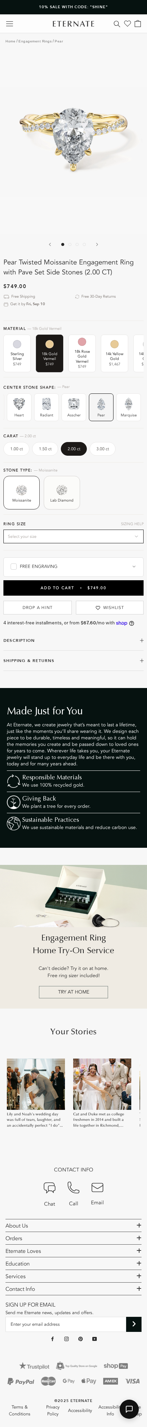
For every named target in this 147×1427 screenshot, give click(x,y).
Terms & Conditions (19, 1410)
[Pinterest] (80, 1339)
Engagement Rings (35, 41)
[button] (129, 1409)
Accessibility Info (110, 1410)
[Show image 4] (84, 244)
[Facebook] (52, 1339)
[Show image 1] (62, 244)
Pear (59, 41)
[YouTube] (94, 1339)
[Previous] (50, 244)
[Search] (117, 23)
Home (10, 41)
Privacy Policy (52, 1410)
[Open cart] (138, 23)
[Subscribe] (134, 1324)
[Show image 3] (77, 244)
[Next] (97, 244)
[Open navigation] (9, 23)
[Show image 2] (69, 244)
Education (17, 1264)
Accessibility (80, 1410)
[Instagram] (66, 1339)
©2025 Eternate (73, 1400)
